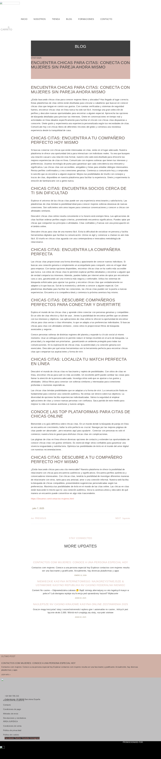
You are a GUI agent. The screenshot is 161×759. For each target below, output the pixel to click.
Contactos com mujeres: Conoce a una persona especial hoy (80, 562)
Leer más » (5, 675)
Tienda (56, 19)
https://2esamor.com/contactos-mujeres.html (52, 499)
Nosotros (40, 19)
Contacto (106, 19)
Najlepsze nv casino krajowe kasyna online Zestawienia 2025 (80, 604)
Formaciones (86, 19)
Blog (69, 19)
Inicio (24, 19)
